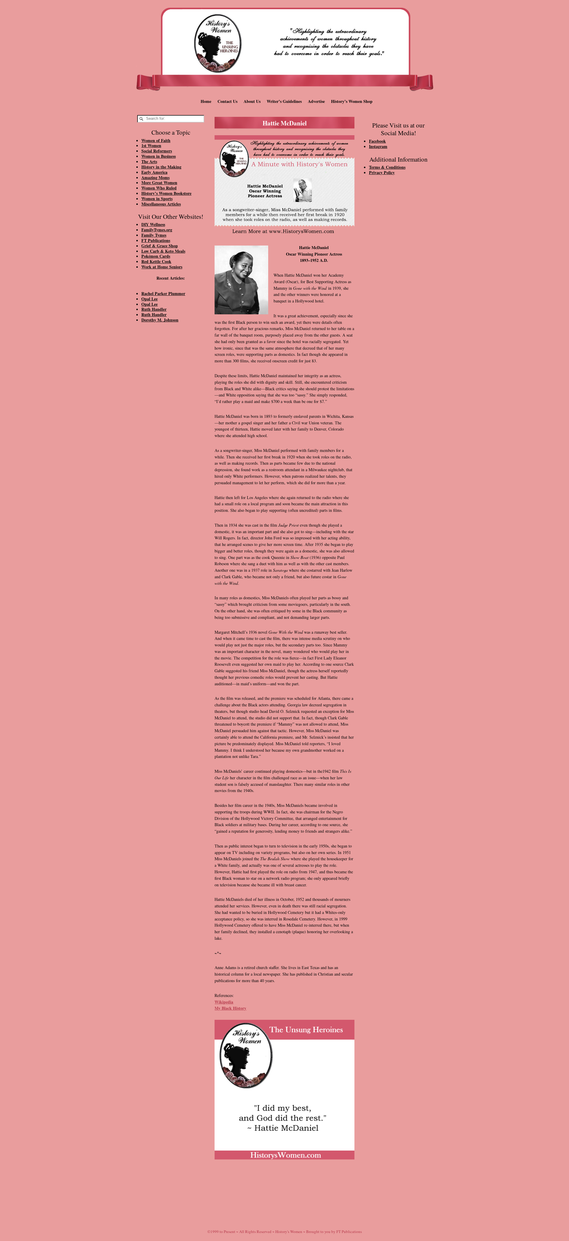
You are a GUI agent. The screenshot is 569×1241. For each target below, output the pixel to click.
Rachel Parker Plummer (163, 293)
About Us (252, 101)
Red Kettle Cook (156, 261)
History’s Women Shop (352, 101)
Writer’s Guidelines (284, 101)
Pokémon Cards (155, 256)
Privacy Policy (382, 172)
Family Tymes (153, 235)
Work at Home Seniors (161, 267)
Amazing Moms (155, 177)
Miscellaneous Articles (161, 204)
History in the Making (161, 167)
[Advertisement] (170, 428)
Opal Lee (149, 299)
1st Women (151, 145)
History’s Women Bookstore (166, 193)
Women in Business (158, 156)
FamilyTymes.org (156, 230)
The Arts (149, 161)
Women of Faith (155, 140)
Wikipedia (224, 1002)
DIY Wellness (153, 224)
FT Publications (155, 240)
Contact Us (227, 101)
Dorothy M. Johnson (159, 320)
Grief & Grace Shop (159, 246)
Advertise (316, 101)
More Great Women (159, 182)
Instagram (378, 146)
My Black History (230, 1008)
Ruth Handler (154, 309)
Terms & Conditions (387, 167)
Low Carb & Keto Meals (163, 251)
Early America (154, 172)
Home (206, 101)
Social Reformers (156, 151)
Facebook (377, 141)
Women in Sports (156, 198)
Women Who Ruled (159, 188)
